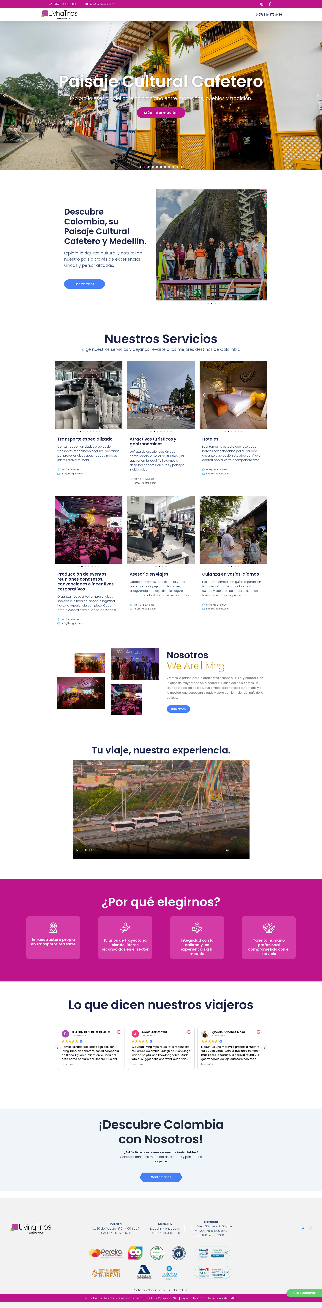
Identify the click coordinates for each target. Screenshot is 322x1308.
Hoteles (210, 439)
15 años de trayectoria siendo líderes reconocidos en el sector (125, 945)
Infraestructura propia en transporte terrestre (53, 942)
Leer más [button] (67, 1064)
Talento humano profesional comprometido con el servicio (268, 947)
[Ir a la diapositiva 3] (215, 303)
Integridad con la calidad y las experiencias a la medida (197, 947)
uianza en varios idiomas (232, 574)
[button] (140, 167)
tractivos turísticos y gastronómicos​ (153, 441)
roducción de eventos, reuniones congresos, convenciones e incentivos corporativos (85, 581)
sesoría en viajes (150, 574)
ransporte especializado (86, 439)
